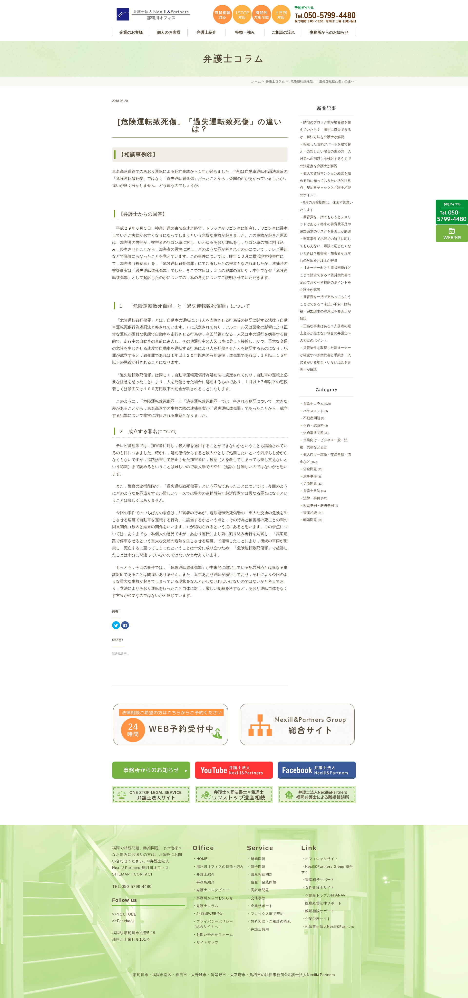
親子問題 (258, 866)
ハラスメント (313, 411)
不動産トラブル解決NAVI (325, 895)
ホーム (256, 81)
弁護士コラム (275, 81)
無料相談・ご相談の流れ (271, 921)
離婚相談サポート (319, 911)
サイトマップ (207, 942)
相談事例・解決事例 (318, 505)
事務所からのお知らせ (214, 898)
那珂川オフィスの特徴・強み (220, 866)
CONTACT (143, 874)
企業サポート (262, 906)
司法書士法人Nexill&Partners (329, 926)
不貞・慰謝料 (313, 425)
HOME (202, 859)
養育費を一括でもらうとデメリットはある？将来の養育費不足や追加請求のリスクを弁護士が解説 (325, 224)
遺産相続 (310, 513)
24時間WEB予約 (210, 914)
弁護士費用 (260, 929)
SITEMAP (121, 874)
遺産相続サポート (319, 880)
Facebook (126, 921)
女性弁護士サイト (319, 887)
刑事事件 (310, 476)
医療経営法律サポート (323, 903)
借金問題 (310, 469)
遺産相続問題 (262, 874)
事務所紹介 (205, 882)
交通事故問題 (313, 433)
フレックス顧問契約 (267, 914)
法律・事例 (311, 498)
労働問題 (310, 483)
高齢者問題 (260, 890)
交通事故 (258, 898)
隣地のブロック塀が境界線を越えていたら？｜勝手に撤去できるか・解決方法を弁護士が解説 (325, 129)
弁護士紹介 (205, 874)
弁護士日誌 (311, 491)
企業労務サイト (318, 919)
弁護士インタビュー (212, 890)
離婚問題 (310, 520)
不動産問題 (311, 418)
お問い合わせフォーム (214, 935)
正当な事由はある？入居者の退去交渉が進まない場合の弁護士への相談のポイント (325, 333)
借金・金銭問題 (263, 882)
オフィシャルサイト (321, 859)
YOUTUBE (126, 914)
